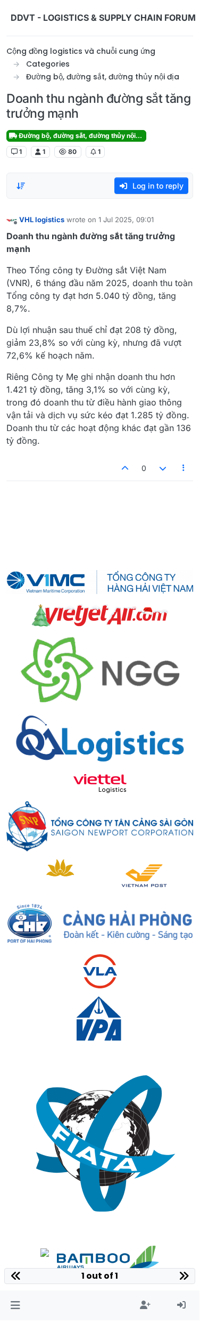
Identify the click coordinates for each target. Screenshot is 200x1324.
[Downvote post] (162, 468)
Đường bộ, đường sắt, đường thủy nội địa (81, 136)
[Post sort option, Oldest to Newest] (20, 186)
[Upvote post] (125, 468)
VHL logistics (41, 219)
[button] (15, 1305)
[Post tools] (184, 468)
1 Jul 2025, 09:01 (126, 219)
